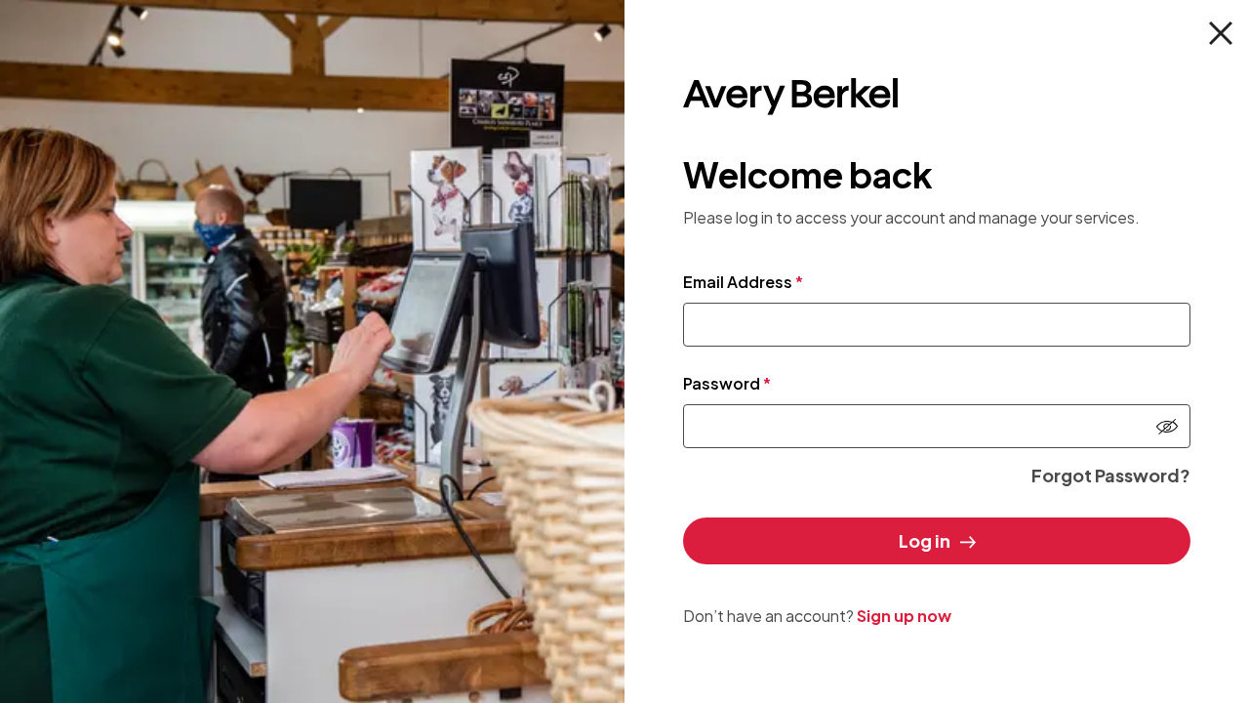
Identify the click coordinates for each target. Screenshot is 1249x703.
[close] (1220, 33)
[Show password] (1167, 426)
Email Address (743, 281)
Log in (924, 540)
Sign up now (904, 615)
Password (727, 383)
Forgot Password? (1110, 475)
